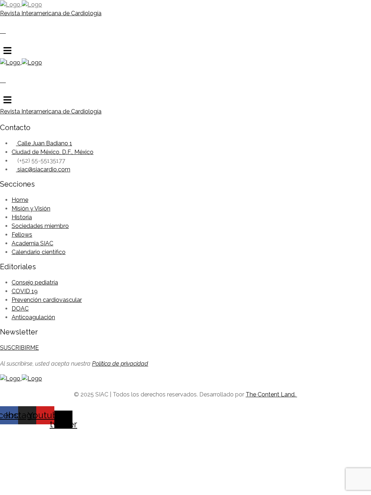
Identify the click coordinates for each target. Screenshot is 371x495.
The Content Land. (271, 394)
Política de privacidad (120, 363)
